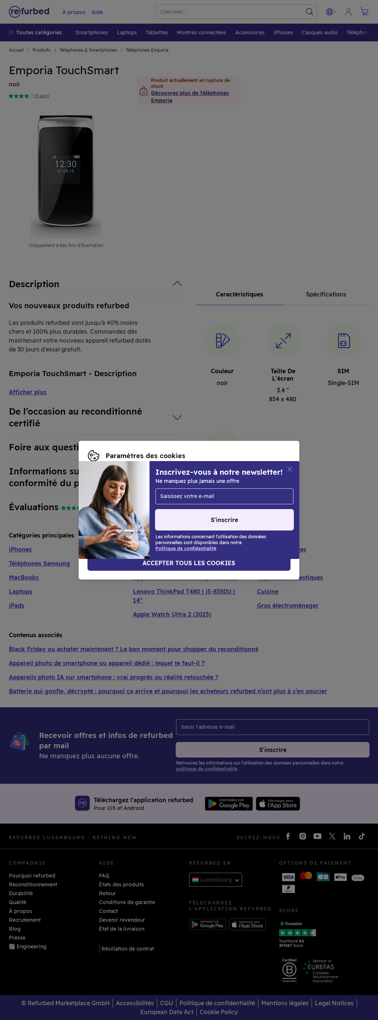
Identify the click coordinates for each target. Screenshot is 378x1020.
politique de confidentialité (186, 510)
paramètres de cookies (248, 502)
